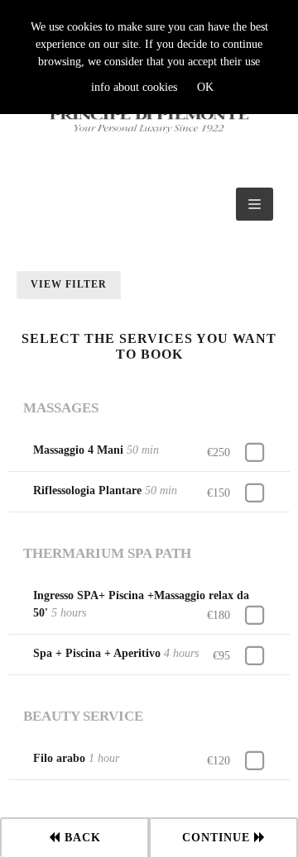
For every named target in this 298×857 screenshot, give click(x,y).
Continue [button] (218, 837)
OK (205, 87)
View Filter (69, 284)
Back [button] (80, 837)
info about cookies (134, 87)
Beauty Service (83, 716)
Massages (61, 408)
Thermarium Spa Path (107, 553)
